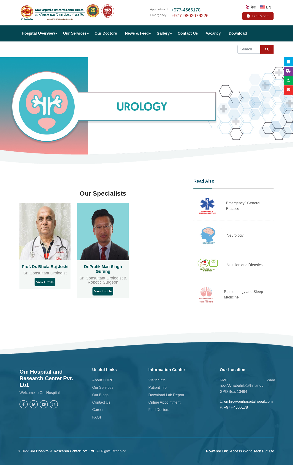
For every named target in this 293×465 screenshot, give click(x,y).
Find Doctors (158, 410)
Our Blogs (100, 395)
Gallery (163, 33)
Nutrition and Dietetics (245, 265)
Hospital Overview (38, 33)
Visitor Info (156, 380)
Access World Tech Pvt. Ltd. (252, 451)
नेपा (253, 7)
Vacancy (213, 33)
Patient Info (157, 387)
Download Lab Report (166, 395)
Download (238, 33)
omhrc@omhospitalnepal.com (248, 401)
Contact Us (188, 33)
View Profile (45, 282)
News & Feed (137, 33)
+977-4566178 (186, 9)
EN (268, 7)
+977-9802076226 (190, 15)
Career (97, 410)
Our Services (75, 33)
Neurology (235, 235)
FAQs (96, 417)
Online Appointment (164, 402)
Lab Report (260, 16)
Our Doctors (106, 33)
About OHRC (103, 380)
